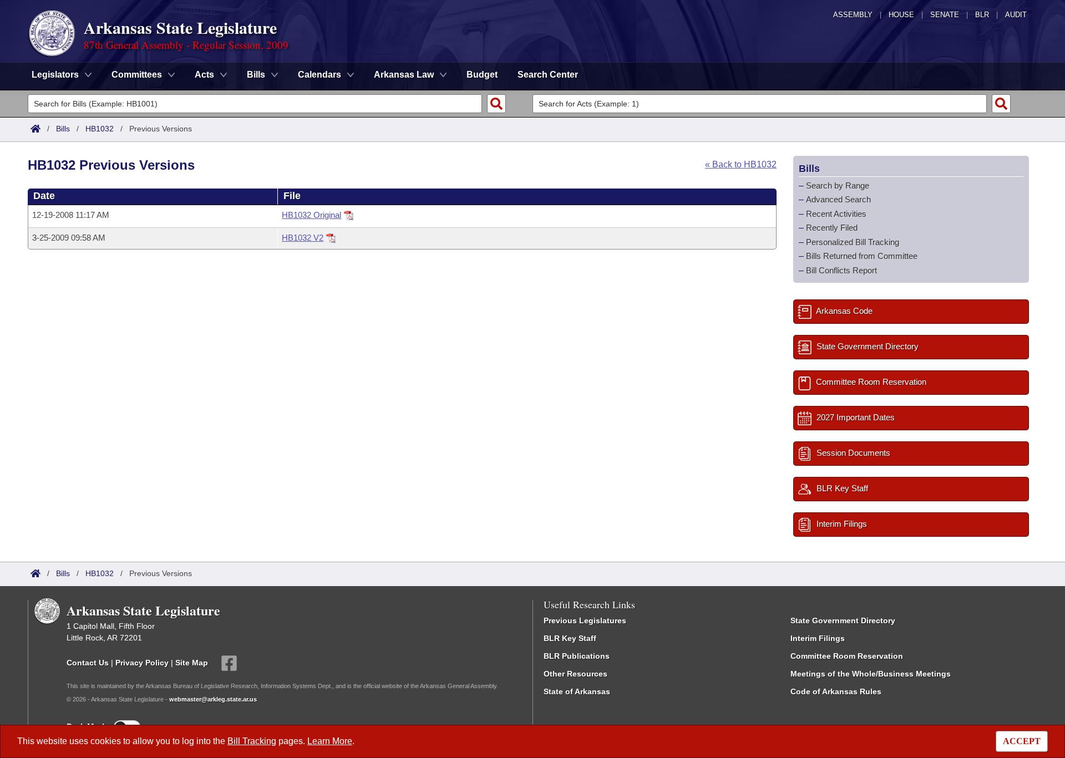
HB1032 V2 (302, 237)
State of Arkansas (577, 691)
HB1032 (99, 128)
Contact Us (88, 662)
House (901, 15)
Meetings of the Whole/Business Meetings (870, 673)
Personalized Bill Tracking (852, 242)
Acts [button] (204, 74)
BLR (982, 15)
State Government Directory (842, 620)
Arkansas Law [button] (404, 74)
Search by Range (837, 185)
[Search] (496, 103)
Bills (63, 128)
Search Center (548, 74)
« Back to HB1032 (741, 164)
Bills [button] (256, 74)
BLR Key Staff (570, 638)
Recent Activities (836, 213)
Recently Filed (832, 227)
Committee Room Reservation (846, 656)
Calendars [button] (319, 74)
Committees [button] (136, 74)
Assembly (853, 15)
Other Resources (575, 673)
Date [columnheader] (44, 195)
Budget (482, 74)
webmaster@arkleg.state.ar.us (213, 699)
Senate (944, 15)
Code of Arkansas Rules (835, 691)
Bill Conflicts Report (841, 270)
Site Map (191, 662)
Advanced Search (838, 199)
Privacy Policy (142, 662)
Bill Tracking (251, 741)
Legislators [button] (55, 74)
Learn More (329, 741)
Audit (1016, 15)
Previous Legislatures (585, 620)
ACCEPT (1022, 741)
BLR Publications (577, 656)
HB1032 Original (311, 215)
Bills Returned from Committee (861, 256)
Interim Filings (817, 638)
